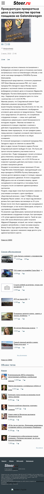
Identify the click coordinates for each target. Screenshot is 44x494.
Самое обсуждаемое (11, 252)
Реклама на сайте (12, 482)
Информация (29, 461)
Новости (4, 461)
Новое (4, 370)
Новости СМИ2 (6, 240)
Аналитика (8, 48)
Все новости (39, 447)
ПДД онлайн (19, 461)
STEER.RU (15, 469)
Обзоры (11, 461)
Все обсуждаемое (22, 355)
